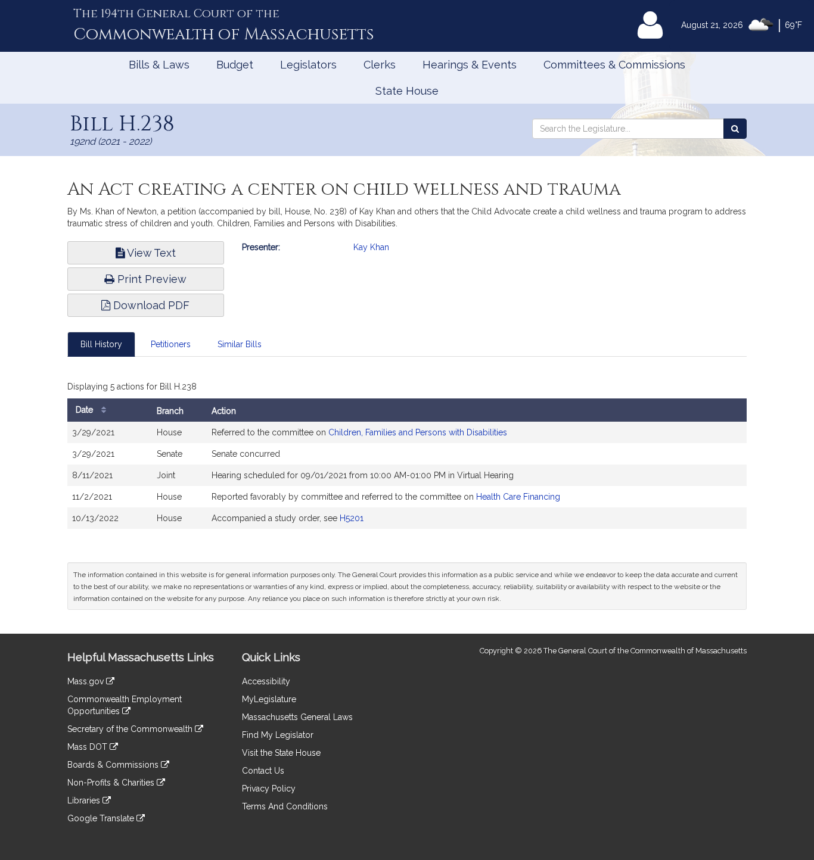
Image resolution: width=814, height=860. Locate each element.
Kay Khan (371, 247)
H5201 (351, 518)
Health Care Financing (518, 496)
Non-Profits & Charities (112, 782)
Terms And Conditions (285, 806)
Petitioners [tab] (171, 344)
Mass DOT (88, 747)
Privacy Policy (269, 788)
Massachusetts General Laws (297, 717)
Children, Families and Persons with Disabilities (417, 432)
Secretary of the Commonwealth (131, 729)
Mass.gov (86, 681)
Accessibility (266, 681)
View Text (150, 253)
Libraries (84, 800)
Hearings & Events (469, 64)
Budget (234, 64)
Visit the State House (281, 753)
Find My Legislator (277, 735)
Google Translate (101, 818)
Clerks (379, 64)
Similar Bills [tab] (240, 344)
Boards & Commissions (114, 764)
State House (407, 91)
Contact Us (263, 770)
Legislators (308, 64)
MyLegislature (269, 699)
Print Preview (150, 279)
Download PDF (149, 305)
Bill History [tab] (101, 344)
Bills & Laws (159, 64)
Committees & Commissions (614, 64)
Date (85, 410)
